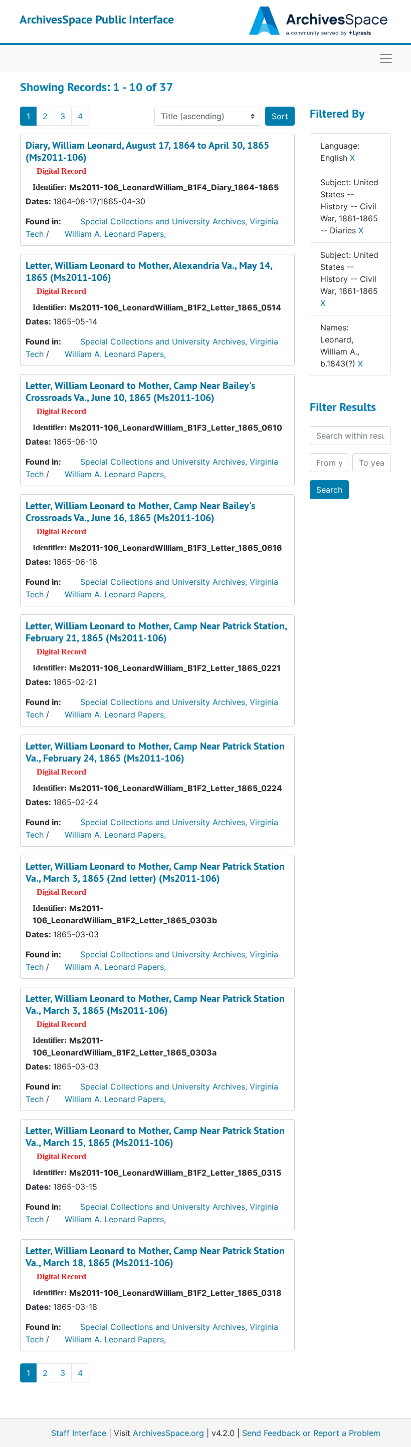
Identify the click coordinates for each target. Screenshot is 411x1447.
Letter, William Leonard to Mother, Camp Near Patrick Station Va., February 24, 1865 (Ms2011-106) (155, 752)
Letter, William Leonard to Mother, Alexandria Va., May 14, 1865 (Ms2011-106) (149, 271)
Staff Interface (78, 1433)
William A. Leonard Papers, (115, 234)
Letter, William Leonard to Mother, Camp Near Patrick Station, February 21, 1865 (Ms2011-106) (156, 631)
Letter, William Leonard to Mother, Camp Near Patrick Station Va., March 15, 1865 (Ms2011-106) (155, 1136)
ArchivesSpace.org (168, 1433)
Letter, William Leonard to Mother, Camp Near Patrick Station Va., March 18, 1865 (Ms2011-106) (155, 1256)
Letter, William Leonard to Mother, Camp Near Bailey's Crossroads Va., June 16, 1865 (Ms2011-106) (140, 511)
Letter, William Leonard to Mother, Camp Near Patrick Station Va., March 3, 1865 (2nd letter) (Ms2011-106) (155, 872)
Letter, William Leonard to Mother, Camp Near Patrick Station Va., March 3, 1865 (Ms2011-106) (155, 1004)
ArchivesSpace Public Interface (97, 19)
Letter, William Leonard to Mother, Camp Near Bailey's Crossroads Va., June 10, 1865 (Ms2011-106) (140, 391)
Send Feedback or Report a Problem (311, 1433)
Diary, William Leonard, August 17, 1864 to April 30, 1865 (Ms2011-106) (147, 151)
